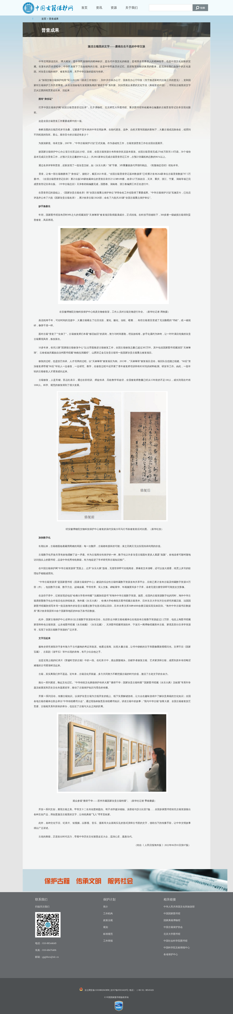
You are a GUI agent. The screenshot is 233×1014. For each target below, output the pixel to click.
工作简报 (108, 941)
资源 (114, 7)
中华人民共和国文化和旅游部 (179, 906)
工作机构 (108, 913)
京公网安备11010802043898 (97, 990)
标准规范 (108, 934)
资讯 (99, 7)
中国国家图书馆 (172, 913)
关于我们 (131, 7)
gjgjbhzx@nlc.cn (50, 957)
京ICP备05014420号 (119, 990)
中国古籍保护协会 (173, 927)
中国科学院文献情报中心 (177, 947)
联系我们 (41, 899)
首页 (84, 7)
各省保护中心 (171, 954)
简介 (105, 906)
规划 (105, 927)
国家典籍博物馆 (172, 920)
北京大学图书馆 (172, 934)
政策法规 (108, 920)
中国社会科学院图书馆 (175, 941)
